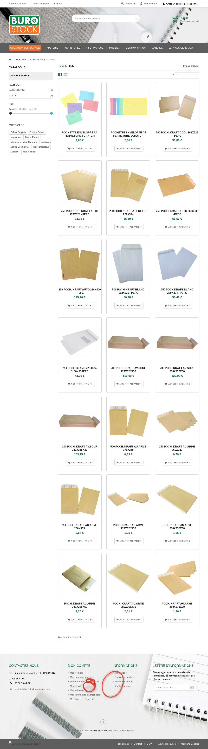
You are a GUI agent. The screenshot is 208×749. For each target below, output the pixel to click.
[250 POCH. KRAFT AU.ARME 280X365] (79, 476)
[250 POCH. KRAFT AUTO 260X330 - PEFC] (177, 162)
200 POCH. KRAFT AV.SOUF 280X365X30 (79, 448)
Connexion (130, 3)
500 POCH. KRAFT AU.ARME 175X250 (128, 448)
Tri (172, 75)
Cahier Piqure (32, 137)
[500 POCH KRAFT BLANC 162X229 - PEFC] (128, 240)
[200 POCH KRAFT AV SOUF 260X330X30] (177, 319)
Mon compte (150, 3)
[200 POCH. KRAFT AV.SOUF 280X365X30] (79, 397)
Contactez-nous (122, 686)
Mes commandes (78, 677)
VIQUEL (31, 95)
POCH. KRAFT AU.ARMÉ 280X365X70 (128, 605)
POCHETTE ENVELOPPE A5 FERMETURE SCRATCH (128, 134)
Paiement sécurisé (166, 744)
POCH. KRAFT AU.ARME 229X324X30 (128, 527)
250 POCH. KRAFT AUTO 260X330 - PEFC (177, 213)
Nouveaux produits (124, 677)
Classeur (15, 152)
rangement (16, 137)
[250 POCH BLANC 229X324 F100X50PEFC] (79, 319)
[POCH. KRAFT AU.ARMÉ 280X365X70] (128, 554)
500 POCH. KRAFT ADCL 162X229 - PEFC (177, 134)
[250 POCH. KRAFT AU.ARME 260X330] (177, 397)
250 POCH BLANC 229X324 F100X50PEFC (80, 370)
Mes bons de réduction (81, 699)
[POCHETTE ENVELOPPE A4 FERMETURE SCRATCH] (79, 83)
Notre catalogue (40, 3)
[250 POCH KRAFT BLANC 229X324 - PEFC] (177, 240)
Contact (58, 3)
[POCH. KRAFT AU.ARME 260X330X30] (177, 476)
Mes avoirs (75, 686)
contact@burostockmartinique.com (32, 689)
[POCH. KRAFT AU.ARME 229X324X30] (128, 476)
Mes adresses (76, 690)
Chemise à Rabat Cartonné (24, 142)
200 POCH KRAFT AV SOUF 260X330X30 (177, 370)
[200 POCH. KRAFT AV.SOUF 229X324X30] (128, 319)
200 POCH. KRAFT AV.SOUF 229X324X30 (128, 370)
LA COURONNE (31, 90)
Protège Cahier (36, 132)
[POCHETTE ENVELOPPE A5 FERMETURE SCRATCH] (128, 83)
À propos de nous (18, 3)
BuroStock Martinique (101, 730)
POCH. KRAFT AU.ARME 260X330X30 (177, 527)
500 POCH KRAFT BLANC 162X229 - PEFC (128, 291)
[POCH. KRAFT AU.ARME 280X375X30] (177, 554)
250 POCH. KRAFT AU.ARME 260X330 (177, 448)
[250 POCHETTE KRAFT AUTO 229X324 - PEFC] (79, 162)
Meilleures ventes (123, 681)
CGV (149, 744)
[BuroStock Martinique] (24, 25)
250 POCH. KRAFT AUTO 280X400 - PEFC (79, 291)
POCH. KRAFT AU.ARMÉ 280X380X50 (79, 605)
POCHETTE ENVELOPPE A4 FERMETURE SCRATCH (79, 134)
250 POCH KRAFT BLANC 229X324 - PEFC (177, 291)
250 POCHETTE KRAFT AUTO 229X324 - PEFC (79, 213)
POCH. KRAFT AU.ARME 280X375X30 (177, 605)
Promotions (120, 672)
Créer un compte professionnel (182, 3)
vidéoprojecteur (41, 147)
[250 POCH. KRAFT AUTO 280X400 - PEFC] (79, 240)
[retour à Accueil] (10, 60)
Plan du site (123, 744)
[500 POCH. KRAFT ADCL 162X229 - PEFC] (177, 83)
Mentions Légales (190, 744)
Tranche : (14, 109)
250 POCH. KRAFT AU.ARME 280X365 (80, 527)
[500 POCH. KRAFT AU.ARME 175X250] (128, 397)
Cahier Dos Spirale (20, 147)
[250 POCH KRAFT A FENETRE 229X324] (128, 162)
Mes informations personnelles (85, 694)
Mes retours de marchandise (84, 681)
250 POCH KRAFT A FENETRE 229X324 (128, 213)
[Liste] (65, 75)
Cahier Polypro (18, 132)
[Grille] (60, 75)
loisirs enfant (29, 152)
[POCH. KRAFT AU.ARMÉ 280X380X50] (79, 554)
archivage (46, 142)
